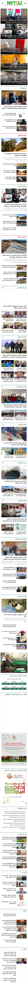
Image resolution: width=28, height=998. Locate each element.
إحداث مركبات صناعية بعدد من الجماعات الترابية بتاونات (9, 127)
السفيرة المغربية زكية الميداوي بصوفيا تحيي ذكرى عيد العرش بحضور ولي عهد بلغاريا (7, 382)
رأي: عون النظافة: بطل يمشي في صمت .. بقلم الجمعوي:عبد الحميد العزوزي (9, 852)
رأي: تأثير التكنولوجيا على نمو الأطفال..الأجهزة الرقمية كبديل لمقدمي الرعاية (9, 865)
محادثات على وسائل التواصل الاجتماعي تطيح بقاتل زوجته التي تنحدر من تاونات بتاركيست (15, 206)
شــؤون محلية (22, 237)
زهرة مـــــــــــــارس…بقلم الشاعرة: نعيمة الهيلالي (9, 902)
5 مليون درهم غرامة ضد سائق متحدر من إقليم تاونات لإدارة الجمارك (15, 444)
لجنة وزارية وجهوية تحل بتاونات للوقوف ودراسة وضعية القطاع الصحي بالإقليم (20, 496)
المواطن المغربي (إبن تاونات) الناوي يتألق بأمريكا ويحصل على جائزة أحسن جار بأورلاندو (14, 356)
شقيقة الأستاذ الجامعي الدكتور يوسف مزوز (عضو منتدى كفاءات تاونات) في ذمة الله (9, 967)
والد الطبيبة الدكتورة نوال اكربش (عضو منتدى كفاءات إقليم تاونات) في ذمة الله (10, 953)
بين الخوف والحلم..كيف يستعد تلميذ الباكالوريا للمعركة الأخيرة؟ (8, 858)
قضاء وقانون (22, 424)
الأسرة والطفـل (21, 386)
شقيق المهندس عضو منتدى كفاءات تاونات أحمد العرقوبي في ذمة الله (9, 980)
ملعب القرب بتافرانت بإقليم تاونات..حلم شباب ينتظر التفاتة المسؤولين (9, 273)
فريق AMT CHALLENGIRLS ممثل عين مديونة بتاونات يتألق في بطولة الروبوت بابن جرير (9, 569)
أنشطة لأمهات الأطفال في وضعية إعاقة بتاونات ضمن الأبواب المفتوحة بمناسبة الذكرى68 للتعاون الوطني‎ (15, 407)
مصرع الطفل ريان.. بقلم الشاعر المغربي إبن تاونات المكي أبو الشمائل (9, 883)
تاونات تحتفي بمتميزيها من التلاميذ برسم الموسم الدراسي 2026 (15, 307)
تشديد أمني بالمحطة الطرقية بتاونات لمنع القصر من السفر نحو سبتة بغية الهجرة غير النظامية (9, 224)
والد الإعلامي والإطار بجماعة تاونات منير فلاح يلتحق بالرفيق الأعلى (9, 973)
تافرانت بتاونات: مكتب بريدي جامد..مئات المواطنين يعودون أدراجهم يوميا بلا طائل (9, 280)
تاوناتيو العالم (22, 337)
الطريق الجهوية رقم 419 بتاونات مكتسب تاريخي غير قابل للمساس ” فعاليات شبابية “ (9, 114)
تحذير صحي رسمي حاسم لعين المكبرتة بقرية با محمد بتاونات (16, 482)
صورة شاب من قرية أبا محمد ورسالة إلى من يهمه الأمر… (9, 171)
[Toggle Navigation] (25, 3)
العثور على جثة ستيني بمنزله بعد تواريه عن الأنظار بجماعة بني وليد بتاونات (8, 229)
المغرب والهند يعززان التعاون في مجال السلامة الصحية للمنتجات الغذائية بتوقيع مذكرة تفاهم (14, 812)
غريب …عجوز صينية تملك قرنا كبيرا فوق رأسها (9, 638)
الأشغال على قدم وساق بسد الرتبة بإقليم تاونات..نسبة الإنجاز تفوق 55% (15, 256)
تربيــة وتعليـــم (21, 287)
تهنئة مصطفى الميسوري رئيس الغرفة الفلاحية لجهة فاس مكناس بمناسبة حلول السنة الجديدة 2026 (9, 923)
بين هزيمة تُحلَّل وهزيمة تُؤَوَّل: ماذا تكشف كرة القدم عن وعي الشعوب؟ (9, 839)
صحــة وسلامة (22, 463)
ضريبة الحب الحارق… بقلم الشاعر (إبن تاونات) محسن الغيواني (9, 896)
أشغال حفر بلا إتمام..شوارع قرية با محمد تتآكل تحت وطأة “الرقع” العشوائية (8, 267)
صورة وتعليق (22, 135)
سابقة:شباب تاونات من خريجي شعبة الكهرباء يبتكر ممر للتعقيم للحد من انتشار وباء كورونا (9, 583)
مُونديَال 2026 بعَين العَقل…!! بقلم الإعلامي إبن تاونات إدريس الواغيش (9, 845)
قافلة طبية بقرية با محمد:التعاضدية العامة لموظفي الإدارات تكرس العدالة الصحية (7, 496)
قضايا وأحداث (22, 186)
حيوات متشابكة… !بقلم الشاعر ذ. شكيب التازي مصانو (9, 876)
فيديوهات (23, 88)
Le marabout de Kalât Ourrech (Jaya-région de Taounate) (16, 155)
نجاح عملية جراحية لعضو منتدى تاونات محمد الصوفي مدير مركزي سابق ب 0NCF (9, 928)
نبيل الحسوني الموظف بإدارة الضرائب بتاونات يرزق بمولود (9, 915)
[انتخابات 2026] (14, 663)
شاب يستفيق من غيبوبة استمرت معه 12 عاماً (15, 615)
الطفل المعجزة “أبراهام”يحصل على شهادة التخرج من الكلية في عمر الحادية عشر (9, 626)
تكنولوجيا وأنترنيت (20, 539)
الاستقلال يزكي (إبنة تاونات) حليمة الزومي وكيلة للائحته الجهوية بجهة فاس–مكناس (14, 824)
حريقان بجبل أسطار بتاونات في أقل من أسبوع (9, 215)
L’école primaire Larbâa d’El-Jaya (9, 164)
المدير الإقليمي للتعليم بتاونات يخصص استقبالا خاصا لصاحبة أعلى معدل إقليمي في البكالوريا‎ (15, 559)
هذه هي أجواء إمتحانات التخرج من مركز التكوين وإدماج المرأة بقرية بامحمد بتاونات (7, 332)
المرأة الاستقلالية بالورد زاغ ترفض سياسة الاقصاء (10, 120)
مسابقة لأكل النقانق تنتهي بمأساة (9, 645)
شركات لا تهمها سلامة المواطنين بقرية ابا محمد (10, 178)
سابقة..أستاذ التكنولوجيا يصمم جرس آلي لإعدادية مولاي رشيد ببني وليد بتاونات (9, 588)
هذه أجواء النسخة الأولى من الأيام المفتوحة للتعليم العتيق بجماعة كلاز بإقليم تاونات (14, 521)
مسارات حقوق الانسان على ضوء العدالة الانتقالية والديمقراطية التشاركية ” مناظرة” (14, 107)
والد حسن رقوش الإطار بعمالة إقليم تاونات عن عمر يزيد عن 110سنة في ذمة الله (9, 960)
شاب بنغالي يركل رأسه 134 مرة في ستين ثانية (9, 632)
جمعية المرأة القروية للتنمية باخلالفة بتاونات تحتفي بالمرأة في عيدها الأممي (7, 420)
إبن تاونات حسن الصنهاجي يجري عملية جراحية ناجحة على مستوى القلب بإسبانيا (9, 935)
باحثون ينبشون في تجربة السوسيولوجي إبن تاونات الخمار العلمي (20, 533)
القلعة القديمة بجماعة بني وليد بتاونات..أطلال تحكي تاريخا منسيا (13, 828)
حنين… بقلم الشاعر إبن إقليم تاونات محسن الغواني (9, 889)
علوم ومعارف (22, 500)
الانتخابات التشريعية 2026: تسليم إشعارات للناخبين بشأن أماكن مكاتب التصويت (14, 820)
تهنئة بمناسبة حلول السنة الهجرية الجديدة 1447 (10, 941)
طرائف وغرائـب (21, 596)
